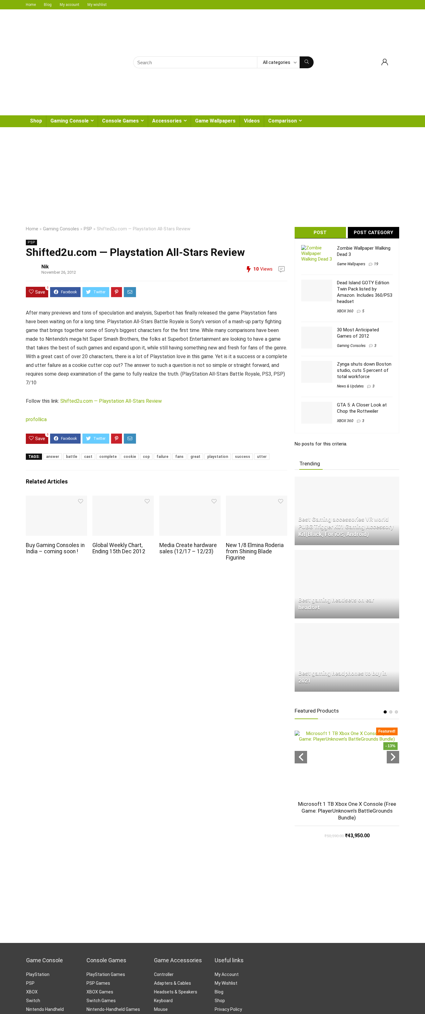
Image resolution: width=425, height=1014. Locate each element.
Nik (45, 267)
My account (69, 4)
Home (31, 4)
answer (52, 456)
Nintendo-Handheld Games (113, 1009)
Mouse (161, 1009)
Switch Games (101, 1000)
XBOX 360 (345, 311)
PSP (88, 229)
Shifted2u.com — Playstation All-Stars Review (111, 401)
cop (146, 456)
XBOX (32, 991)
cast (88, 456)
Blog (48, 4)
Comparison (282, 121)
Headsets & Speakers (175, 991)
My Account (227, 974)
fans (179, 456)
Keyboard (163, 1000)
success (242, 456)
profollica (36, 419)
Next (393, 757)
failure (162, 456)
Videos (252, 121)
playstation (217, 456)
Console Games (120, 121)
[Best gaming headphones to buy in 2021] (347, 626)
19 (376, 264)
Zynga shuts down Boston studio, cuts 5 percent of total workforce (364, 370)
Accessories (167, 121)
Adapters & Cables (172, 983)
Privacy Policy (228, 1009)
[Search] (307, 62)
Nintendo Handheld (45, 1009)
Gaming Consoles (61, 229)
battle (71, 456)
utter (262, 456)
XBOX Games (99, 991)
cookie (130, 456)
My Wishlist (226, 983)
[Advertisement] (212, 174)
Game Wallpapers (215, 121)
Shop (36, 121)
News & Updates (350, 386)
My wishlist (97, 4)
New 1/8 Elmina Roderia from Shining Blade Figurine (255, 551)
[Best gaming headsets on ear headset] (347, 552)
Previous (301, 757)
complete (108, 456)
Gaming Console (69, 121)
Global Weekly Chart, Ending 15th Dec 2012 (118, 548)
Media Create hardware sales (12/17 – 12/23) (188, 548)
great (195, 456)
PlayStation (37, 974)
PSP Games (98, 983)
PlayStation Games (105, 974)
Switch (33, 1000)
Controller (164, 974)
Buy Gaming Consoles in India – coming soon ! (55, 548)
